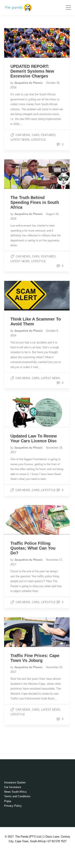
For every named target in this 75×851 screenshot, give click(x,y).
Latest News (20, 139)
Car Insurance (12, 787)
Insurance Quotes (15, 782)
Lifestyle (38, 139)
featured (48, 135)
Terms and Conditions (17, 796)
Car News (23, 135)
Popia (7, 801)
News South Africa (15, 791)
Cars (35, 135)
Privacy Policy (13, 805)
